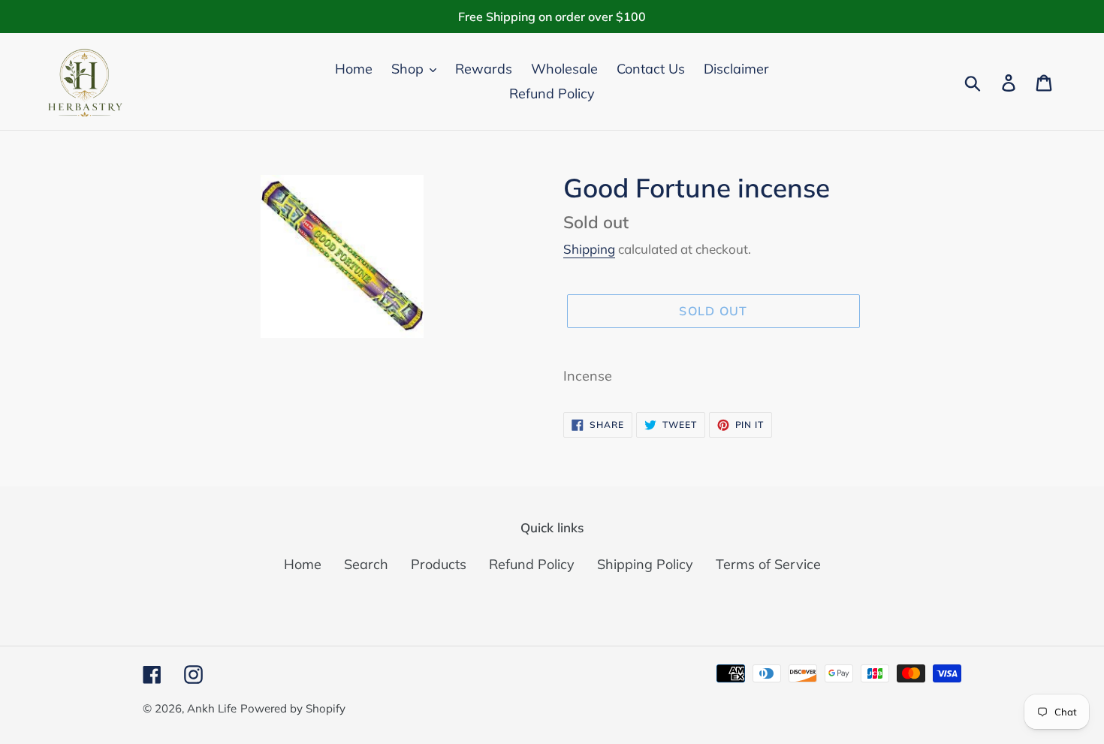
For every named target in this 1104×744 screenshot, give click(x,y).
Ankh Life (212, 708)
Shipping (589, 249)
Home (302, 564)
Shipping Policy (645, 564)
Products (438, 564)
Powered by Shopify (292, 708)
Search (366, 564)
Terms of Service (768, 564)
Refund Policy (532, 564)
